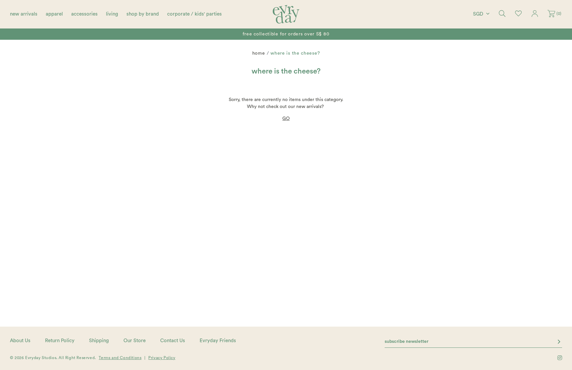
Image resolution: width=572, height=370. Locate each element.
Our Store (134, 340)
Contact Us (172, 340)
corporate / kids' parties (194, 14)
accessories (84, 14)
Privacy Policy (161, 358)
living (112, 14)
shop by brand (142, 14)
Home (258, 53)
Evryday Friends (218, 340)
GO (286, 118)
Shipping (99, 340)
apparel (54, 14)
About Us (20, 340)
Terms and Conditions (120, 358)
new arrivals (23, 14)
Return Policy (59, 340)
